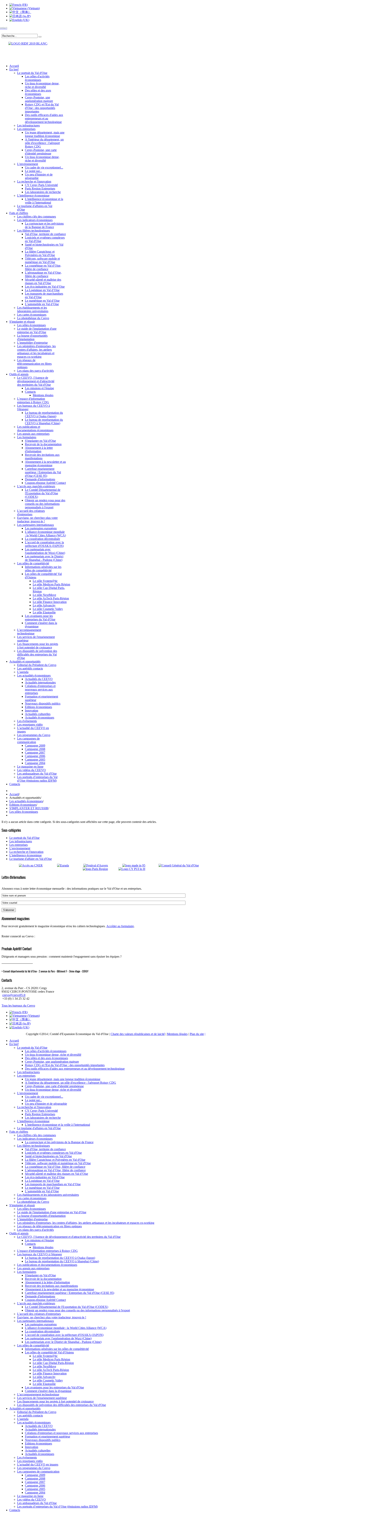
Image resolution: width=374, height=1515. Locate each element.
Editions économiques (22, 804)
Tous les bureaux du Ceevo (18, 1005)
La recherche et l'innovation (26, 851)
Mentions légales (177, 1034)
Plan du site (197, 1034)
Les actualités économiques (26, 801)
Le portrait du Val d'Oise (24, 837)
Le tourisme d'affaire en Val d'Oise (30, 858)
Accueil (14, 794)
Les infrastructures (20, 841)
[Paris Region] (100, 869)
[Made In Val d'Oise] (139, 865)
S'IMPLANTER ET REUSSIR (28, 808)
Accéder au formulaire (120, 926)
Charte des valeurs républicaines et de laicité (138, 1034)
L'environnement (19, 848)
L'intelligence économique (25, 855)
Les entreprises (18, 844)
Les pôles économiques (23, 811)
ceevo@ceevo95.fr (14, 995)
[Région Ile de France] (25, 42)
